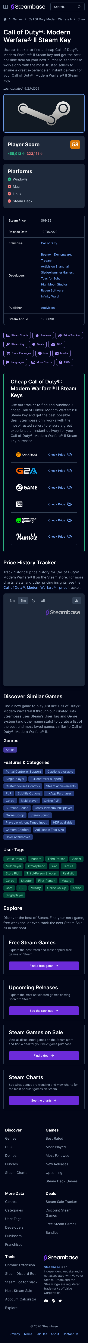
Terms (27, 1334)
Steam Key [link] (18, 344)
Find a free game (41, 965)
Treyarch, (47, 260)
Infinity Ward (50, 296)
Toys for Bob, (50, 278)
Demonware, (63, 254)
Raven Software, (52, 290)
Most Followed (57, 1155)
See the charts (41, 1100)
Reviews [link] (46, 335)
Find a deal (41, 1055)
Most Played (56, 1147)
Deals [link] (40, 344)
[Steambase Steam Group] (53, 1301)
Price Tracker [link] (71, 335)
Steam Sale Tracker (61, 1202)
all (43, 600)
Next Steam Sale (18, 1290)
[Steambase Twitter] (60, 1301)
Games (18, 19)
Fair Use (41, 1334)
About (55, 1334)
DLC (8, 1147)
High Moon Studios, (55, 284)
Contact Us (70, 1334)
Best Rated (54, 1138)
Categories (14, 1210)
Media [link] (64, 353)
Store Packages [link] (21, 353)
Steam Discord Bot (20, 1273)
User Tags (13, 1219)
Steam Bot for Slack (21, 1282)
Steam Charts (16, 1172)
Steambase (52, 1267)
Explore (11, 1308)
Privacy (15, 1334)
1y (33, 600)
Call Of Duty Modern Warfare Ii (50, 19)
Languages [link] (17, 362)
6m (23, 600)
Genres (10, 1202)
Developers (14, 1227)
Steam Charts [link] (19, 335)
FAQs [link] (67, 362)
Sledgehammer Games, (57, 272)
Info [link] (45, 353)
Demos (10, 1155)
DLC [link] (59, 344)
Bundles (11, 1164)
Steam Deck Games (62, 1181)
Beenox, (46, 254)
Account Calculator (20, 1299)
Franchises (13, 1244)
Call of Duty (49, 243)
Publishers (13, 1236)
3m (12, 600)
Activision (48, 307)
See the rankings (41, 1010)
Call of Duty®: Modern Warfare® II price (35, 587)
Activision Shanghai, (55, 266)
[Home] (5, 19)
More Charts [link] (44, 362)
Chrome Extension (20, 1265)
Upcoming (54, 1172)
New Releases (57, 1164)
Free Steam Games (61, 1224)
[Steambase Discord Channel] (46, 1301)
